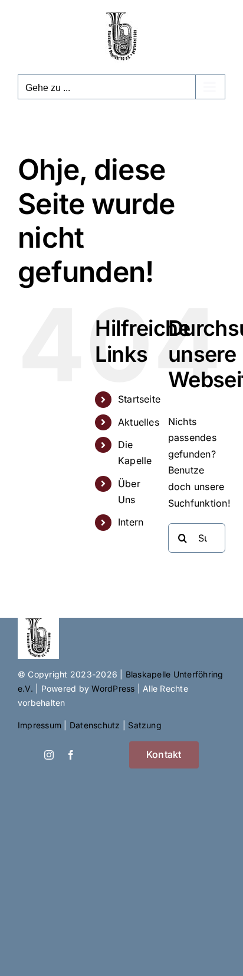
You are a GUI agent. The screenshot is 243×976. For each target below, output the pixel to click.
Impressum (39, 725)
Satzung (145, 725)
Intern (130, 522)
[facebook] (70, 755)
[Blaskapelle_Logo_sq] (38, 622)
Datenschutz (95, 725)
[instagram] (49, 755)
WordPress (112, 688)
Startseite (139, 399)
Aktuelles (138, 422)
